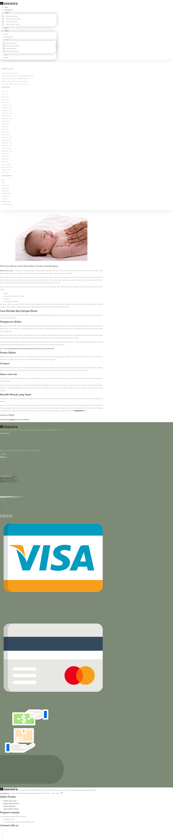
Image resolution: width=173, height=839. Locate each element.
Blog (6, 28)
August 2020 (6, 153)
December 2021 (7, 110)
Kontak (7, 30)
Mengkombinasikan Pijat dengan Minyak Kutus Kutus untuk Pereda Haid (30, 348)
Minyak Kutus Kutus (12, 16)
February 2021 (7, 137)
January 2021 (6, 140)
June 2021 (5, 126)
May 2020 (5, 161)
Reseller (5, 199)
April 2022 (5, 99)
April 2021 (5, 132)
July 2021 (5, 124)
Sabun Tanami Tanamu (8, 477)
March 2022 (6, 102)
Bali (3, 180)
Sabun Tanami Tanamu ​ (11, 809)
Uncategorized (7, 204)
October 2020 (6, 148)
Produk (7, 12)
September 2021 (7, 118)
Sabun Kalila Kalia (7, 478)
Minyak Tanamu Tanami (13, 19)
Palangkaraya (6, 193)
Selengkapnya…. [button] (5, 793)
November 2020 (7, 145)
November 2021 (7, 113)
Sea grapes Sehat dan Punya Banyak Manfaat (18, 76)
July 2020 (5, 156)
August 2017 (6, 169)
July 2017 (5, 172)
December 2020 (7, 142)
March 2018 (6, 164)
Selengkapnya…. (5, 433)
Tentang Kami (9, 10)
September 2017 (7, 167)
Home (6, 7)
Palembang (5, 196)
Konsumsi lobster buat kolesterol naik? (15, 84)
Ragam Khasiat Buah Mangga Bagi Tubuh (16, 78)
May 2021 (5, 129)
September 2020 (7, 151)
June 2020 (5, 159)
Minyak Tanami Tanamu (9, 480)
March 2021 (6, 134)
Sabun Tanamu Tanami (13, 24)
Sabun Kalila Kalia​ (9, 806)
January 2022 (6, 107)
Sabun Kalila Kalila (11, 21)
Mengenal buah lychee (10, 73)
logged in (12, 419)
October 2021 (6, 115)
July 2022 (5, 91)
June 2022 (5, 94)
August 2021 (6, 121)
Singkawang (6, 201)
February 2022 (7, 105)
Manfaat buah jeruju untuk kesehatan (15, 81)
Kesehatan (5, 185)
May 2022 (5, 97)
